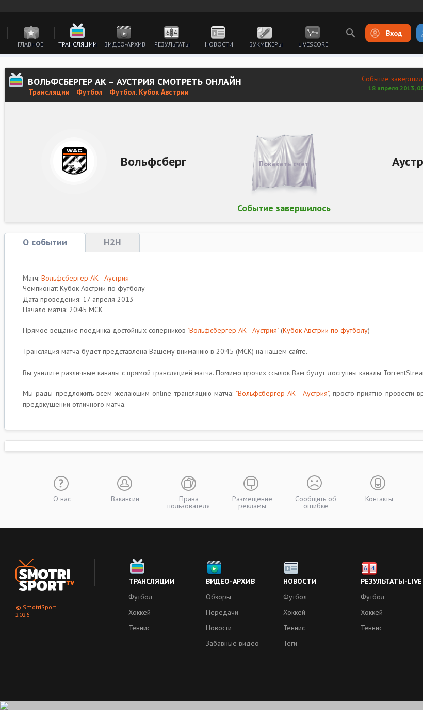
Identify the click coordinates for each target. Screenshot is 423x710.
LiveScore (313, 44)
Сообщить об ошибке (315, 502)
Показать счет (284, 163)
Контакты (379, 498)
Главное (30, 44)
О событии (45, 242)
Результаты (172, 44)
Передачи (222, 612)
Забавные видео (232, 643)
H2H (112, 242)
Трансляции (77, 44)
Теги (290, 643)
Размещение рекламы (252, 502)
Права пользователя (188, 502)
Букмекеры (266, 44)
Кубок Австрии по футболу (325, 330)
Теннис (139, 627)
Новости (219, 44)
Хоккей (139, 612)
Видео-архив (124, 44)
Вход (394, 33)
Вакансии (125, 498)
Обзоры (218, 596)
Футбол (89, 92)
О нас (62, 498)
